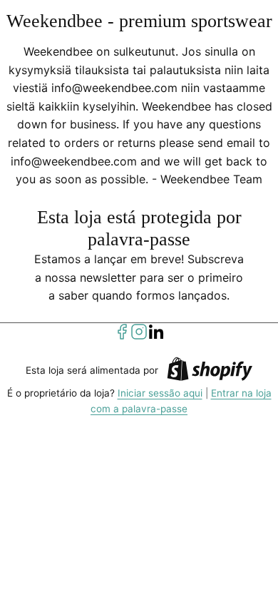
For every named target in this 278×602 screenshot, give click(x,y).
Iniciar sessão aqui (160, 393)
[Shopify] (209, 371)
